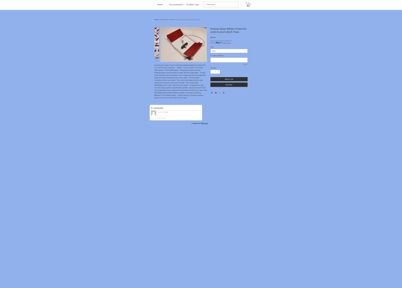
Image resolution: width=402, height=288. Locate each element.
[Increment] (218, 72)
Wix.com (204, 123)
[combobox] (229, 51)
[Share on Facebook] (212, 93)
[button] (248, 4)
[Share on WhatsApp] (219, 93)
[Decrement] (212, 72)
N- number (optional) (217, 55)
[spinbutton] (215, 72)
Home (156, 19)
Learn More (227, 43)
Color (212, 47)
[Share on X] (223, 93)
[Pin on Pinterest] (216, 93)
